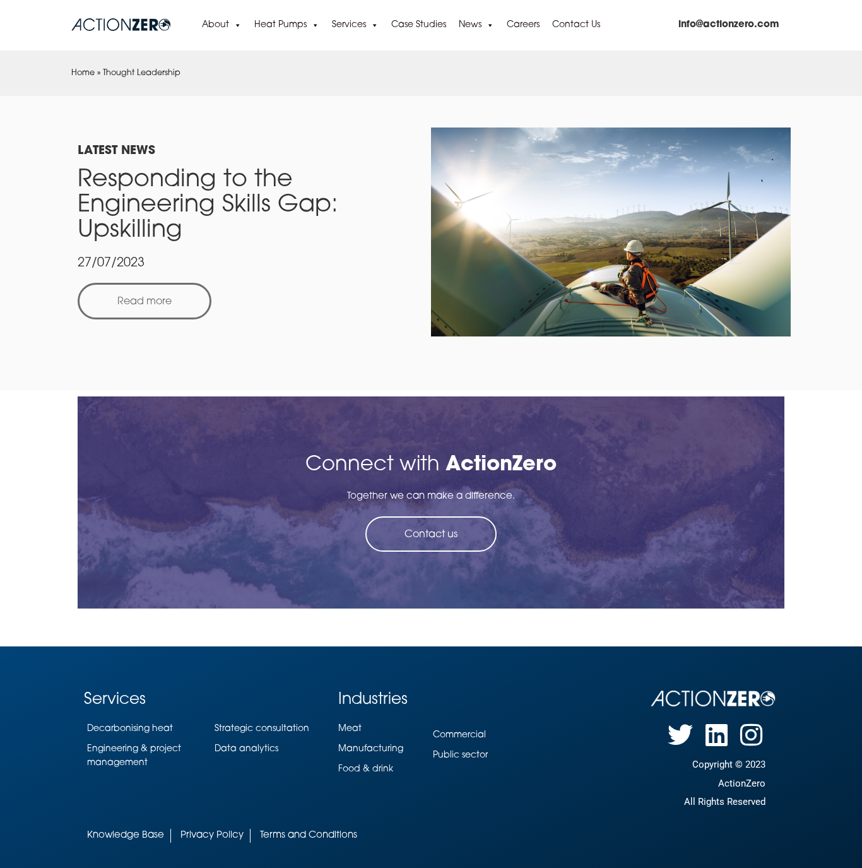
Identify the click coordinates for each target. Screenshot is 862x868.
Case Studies (418, 25)
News (470, 25)
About (215, 25)
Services (349, 25)
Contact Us (576, 25)
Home (83, 73)
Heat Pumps (280, 25)
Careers (523, 25)
